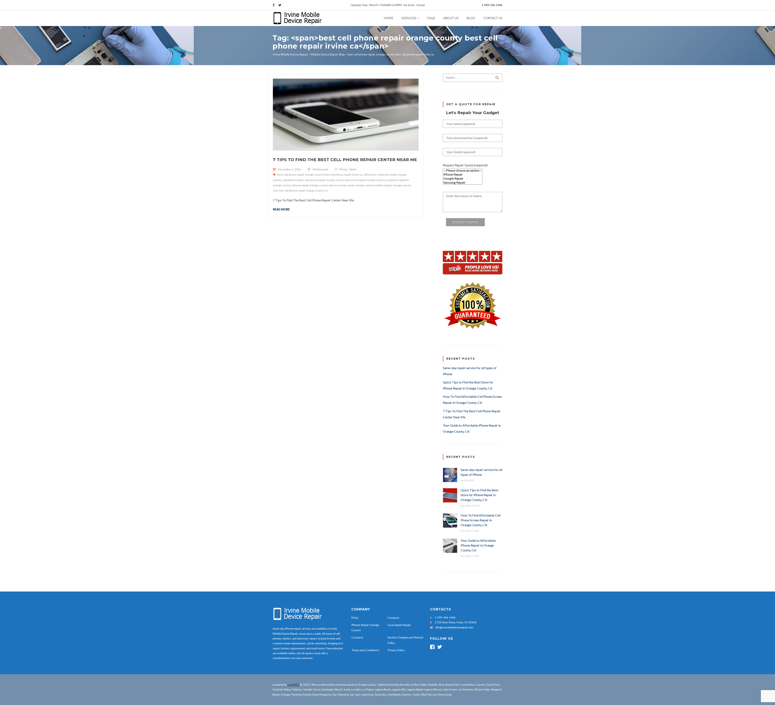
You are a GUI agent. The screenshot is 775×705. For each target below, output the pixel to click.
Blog (471, 18)
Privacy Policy (396, 650)
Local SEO (293, 684)
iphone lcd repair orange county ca (367, 180)
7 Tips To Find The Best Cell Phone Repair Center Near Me (345, 159)
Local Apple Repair (399, 625)
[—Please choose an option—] (462, 170)
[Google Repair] (462, 178)
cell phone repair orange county (324, 180)
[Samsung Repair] (462, 182)
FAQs (431, 18)
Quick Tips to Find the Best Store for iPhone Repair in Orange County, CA (479, 495)
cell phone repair (293, 180)
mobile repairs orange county (393, 185)
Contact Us (492, 18)
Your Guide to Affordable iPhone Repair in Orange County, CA (478, 545)
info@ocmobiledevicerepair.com (454, 627)
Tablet (353, 169)
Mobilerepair (320, 169)
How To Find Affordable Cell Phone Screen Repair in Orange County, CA (481, 520)
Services (408, 18)
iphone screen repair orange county (351, 185)
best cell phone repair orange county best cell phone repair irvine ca (319, 174)
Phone (343, 169)
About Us (451, 18)
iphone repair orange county (310, 185)
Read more (281, 209)
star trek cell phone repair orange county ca (300, 190)
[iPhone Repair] (462, 174)
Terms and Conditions (365, 650)
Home (388, 18)
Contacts (393, 617)
